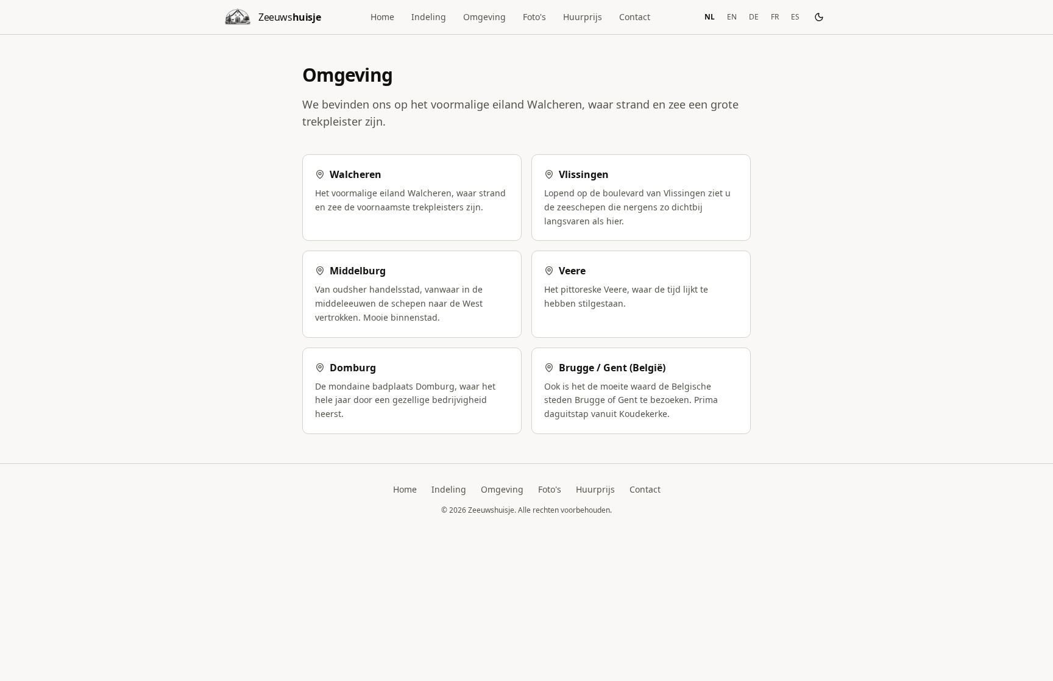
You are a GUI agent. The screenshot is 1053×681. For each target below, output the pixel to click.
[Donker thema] (819, 17)
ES (795, 17)
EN (732, 17)
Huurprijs (582, 17)
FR (775, 17)
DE (754, 17)
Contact (634, 17)
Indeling (428, 17)
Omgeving (484, 17)
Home (382, 17)
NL (709, 17)
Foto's (534, 17)
